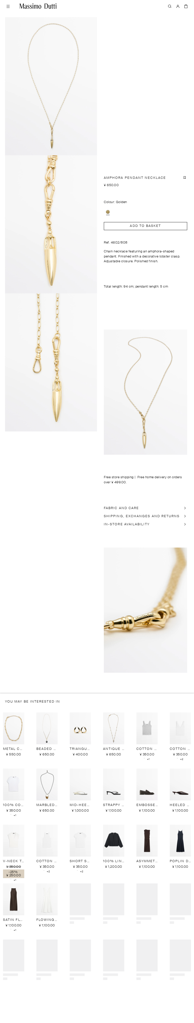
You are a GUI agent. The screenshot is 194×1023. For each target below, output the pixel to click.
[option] (108, 212)
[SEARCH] (170, 6)
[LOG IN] (178, 6)
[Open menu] (8, 6)
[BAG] (186, 6)
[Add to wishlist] (184, 177)
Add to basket (145, 226)
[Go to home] (38, 6)
